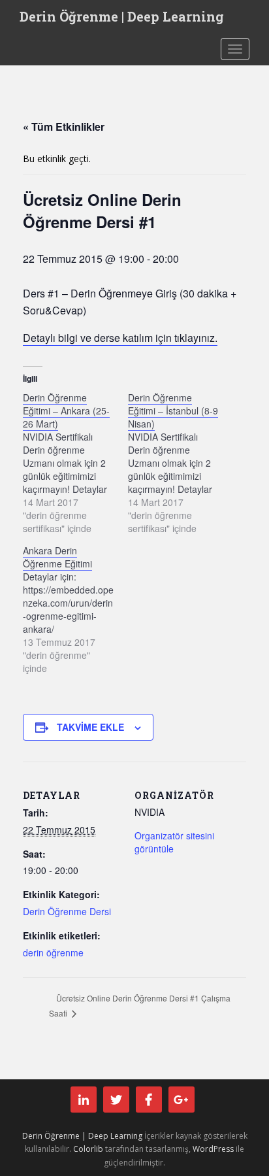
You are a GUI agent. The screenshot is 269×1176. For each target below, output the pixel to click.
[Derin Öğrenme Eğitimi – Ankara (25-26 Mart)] (75, 463)
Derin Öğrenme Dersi (67, 911)
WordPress (213, 1148)
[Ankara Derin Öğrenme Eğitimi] (75, 609)
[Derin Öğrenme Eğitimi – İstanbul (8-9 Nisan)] (180, 463)
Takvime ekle (90, 726)
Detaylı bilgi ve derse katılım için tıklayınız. (120, 337)
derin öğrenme (53, 952)
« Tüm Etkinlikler (63, 126)
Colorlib (88, 1148)
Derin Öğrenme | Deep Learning (122, 16)
